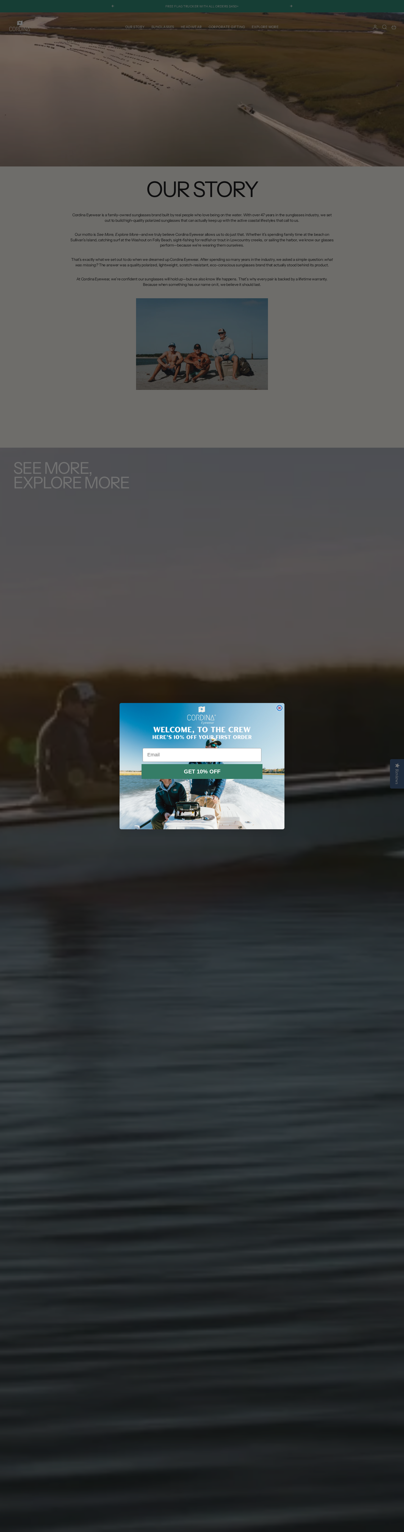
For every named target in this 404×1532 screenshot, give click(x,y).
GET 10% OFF (202, 771)
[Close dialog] (279, 708)
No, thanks (202, 786)
